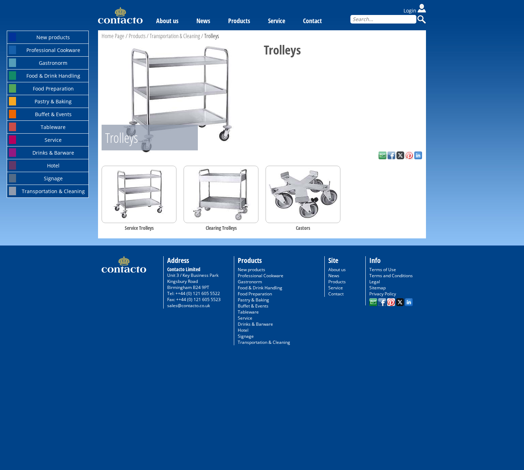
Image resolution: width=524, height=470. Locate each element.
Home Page (113, 36)
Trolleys (211, 36)
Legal (374, 282)
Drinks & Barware (53, 152)
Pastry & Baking (53, 101)
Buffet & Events (53, 114)
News (203, 20)
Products (239, 20)
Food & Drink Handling (53, 75)
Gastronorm (53, 63)
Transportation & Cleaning (53, 191)
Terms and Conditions (391, 276)
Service (53, 139)
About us (167, 20)
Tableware (53, 127)
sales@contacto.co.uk (188, 306)
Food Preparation (53, 88)
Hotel (53, 165)
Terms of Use (382, 270)
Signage (53, 178)
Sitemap (377, 288)
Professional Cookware (53, 50)
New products (53, 37)
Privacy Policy (382, 294)
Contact (312, 20)
